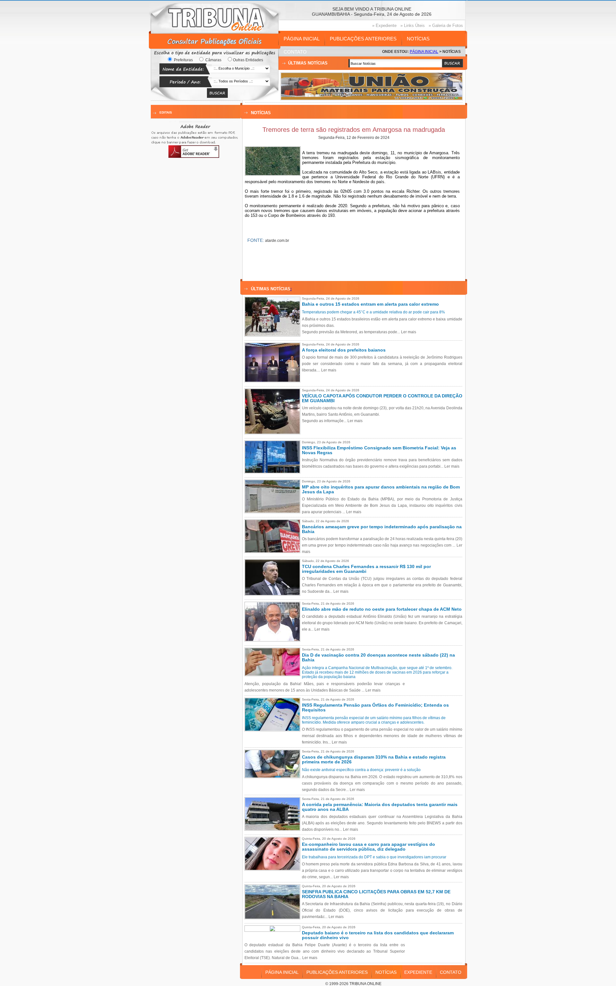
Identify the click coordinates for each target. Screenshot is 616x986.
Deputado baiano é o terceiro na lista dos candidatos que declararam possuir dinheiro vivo (378, 935)
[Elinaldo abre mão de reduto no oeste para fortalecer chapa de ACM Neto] (274, 639)
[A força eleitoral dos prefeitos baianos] (274, 380)
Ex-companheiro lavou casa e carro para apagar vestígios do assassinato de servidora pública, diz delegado (368, 847)
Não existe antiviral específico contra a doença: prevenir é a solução (361, 770)
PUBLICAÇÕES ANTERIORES (363, 38)
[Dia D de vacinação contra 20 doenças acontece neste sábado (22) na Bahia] (274, 674)
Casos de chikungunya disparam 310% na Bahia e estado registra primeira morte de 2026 (374, 759)
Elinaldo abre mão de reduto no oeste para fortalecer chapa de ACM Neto (382, 609)
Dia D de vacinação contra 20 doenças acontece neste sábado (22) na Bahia (378, 657)
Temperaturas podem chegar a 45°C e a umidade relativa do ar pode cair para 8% (373, 312)
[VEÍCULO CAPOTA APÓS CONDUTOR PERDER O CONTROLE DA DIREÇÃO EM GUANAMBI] (274, 432)
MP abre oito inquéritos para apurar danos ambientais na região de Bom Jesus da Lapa (381, 489)
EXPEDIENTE (418, 972)
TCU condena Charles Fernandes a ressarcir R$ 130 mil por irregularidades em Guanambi (366, 569)
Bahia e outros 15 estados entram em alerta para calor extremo (370, 304)
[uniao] (371, 98)
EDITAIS (165, 112)
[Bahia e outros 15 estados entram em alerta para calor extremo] (274, 334)
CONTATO (295, 52)
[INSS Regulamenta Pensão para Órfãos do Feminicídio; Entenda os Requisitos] (274, 729)
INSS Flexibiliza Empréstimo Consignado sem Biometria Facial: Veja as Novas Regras (379, 450)
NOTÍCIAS (418, 38)
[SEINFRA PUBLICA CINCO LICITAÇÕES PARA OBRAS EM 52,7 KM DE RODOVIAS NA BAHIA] (274, 917)
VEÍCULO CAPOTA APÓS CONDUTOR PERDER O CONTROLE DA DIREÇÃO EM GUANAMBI (382, 398)
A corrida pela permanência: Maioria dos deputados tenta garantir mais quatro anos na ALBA (380, 807)
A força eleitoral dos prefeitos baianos (344, 350)
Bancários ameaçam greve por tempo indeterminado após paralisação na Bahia (382, 529)
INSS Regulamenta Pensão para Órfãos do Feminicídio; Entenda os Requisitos (375, 707)
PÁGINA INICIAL (302, 38)
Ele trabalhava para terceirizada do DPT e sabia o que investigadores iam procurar (374, 857)
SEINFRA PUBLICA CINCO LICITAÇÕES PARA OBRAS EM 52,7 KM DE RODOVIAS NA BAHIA (376, 894)
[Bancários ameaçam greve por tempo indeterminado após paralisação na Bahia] (274, 551)
